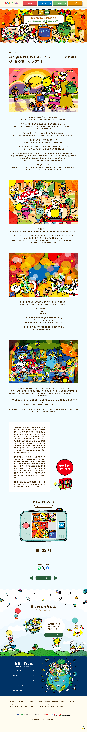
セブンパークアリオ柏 (14, 706)
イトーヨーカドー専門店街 (58, 706)
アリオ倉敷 (40, 704)
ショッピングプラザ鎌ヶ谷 (53, 709)
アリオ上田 (31, 704)
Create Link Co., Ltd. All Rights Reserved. (46, 719)
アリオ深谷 (21, 704)
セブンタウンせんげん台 (23, 709)
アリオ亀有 (40, 701)
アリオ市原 (64, 704)
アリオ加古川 (40, 706)
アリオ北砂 (72, 701)
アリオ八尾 (47, 701)
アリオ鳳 (63, 701)
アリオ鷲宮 (47, 704)
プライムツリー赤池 (23, 706)
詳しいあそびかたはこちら (43, 506)
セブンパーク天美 (48, 706)
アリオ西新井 (55, 701)
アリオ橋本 (12, 704)
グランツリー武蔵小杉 (74, 704)
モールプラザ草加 (33, 709)
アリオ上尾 (55, 704)
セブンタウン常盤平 (42, 709)
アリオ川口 (21, 701)
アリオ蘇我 (12, 701)
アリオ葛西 (31, 706)
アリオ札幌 (31, 701)
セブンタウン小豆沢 (13, 709)
